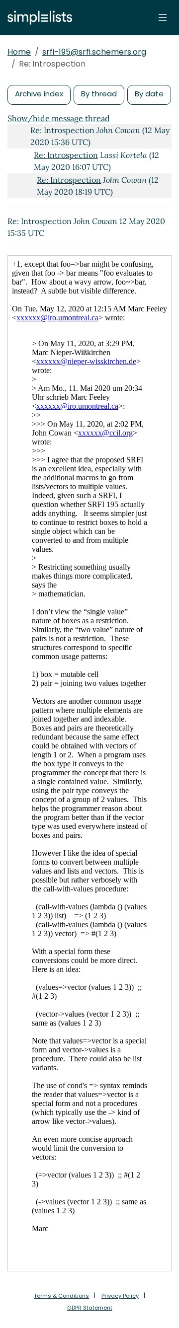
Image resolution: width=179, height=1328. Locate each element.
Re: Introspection (66, 155)
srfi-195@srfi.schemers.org (94, 52)
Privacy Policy (120, 1296)
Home (19, 52)
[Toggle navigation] (163, 17)
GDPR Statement (89, 1308)
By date (149, 93)
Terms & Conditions (61, 1296)
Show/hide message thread (58, 118)
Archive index (39, 93)
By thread (99, 93)
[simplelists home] (37, 17)
